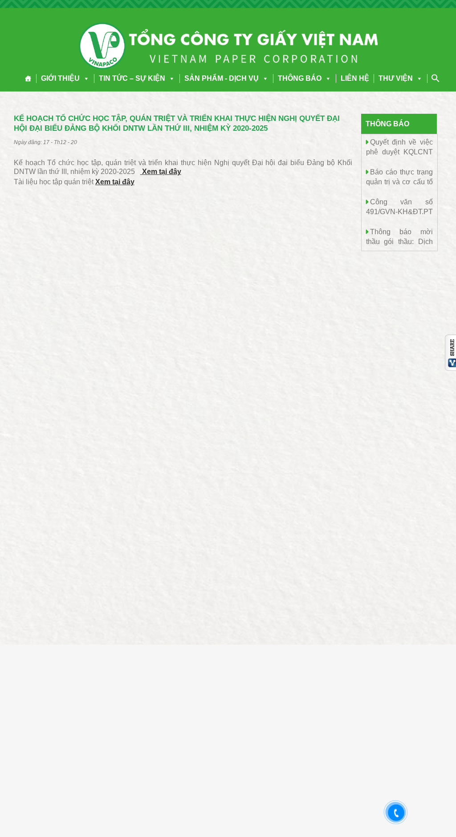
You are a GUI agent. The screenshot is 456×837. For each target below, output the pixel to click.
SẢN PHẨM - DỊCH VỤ (221, 78)
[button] (85, 78)
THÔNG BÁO (300, 78)
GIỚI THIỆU (60, 78)
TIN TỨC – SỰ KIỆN (132, 78)
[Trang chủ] (28, 78)
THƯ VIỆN (396, 78)
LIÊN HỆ (355, 78)
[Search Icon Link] (435, 78)
